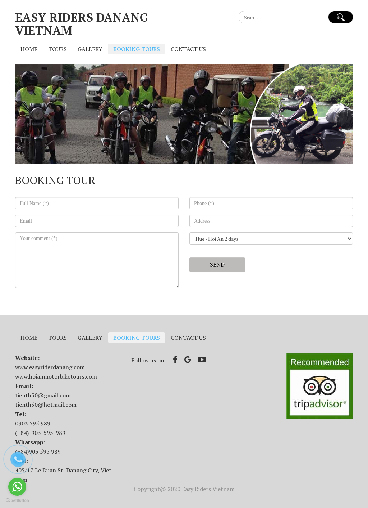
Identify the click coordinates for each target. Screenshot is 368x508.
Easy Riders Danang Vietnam (81, 23)
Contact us (188, 49)
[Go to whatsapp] (17, 487)
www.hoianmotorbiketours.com (56, 376)
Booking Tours (136, 49)
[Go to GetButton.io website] (17, 500)
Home (28, 49)
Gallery (90, 49)
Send (217, 264)
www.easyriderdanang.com (50, 367)
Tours (57, 49)
